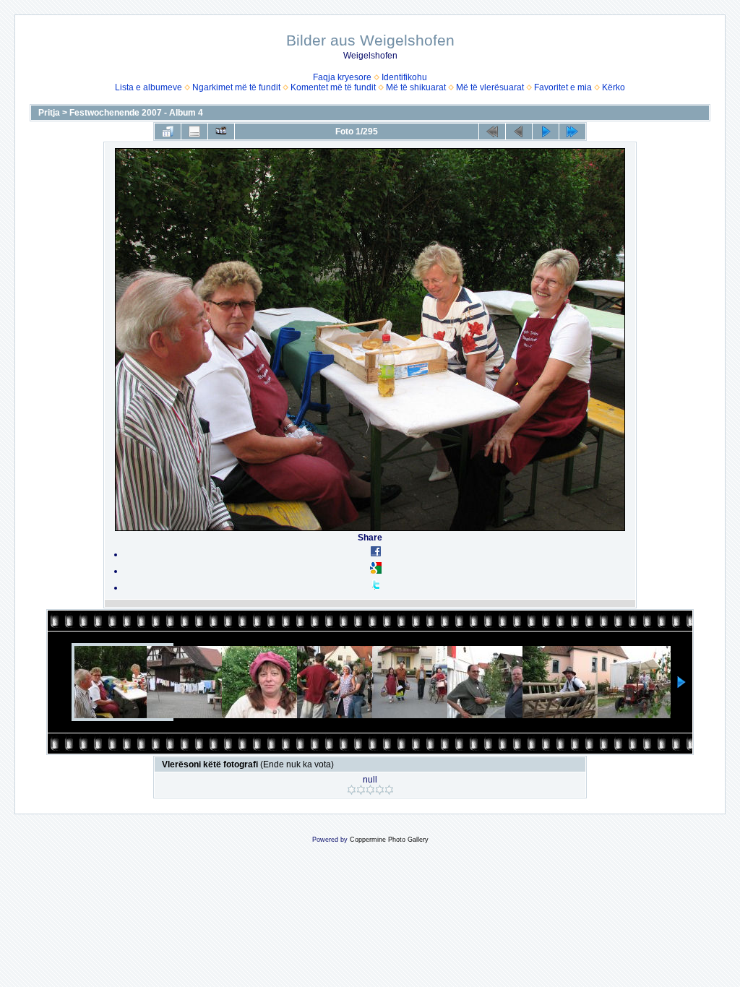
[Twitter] (376, 587)
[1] (351, 790)
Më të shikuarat (416, 87)
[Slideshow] (221, 131)
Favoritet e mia (563, 87)
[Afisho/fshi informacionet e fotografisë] (194, 131)
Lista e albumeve (148, 87)
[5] (389, 790)
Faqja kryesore (342, 77)
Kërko (613, 87)
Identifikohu (404, 77)
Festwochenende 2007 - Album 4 (136, 113)
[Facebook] (376, 554)
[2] (361, 790)
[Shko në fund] (572, 131)
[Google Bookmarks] (376, 571)
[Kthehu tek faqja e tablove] (168, 131)
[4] (379, 790)
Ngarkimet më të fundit (236, 87)
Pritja (49, 113)
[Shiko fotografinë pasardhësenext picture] (546, 131)
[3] (370, 790)
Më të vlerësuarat (490, 87)
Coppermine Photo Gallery (389, 839)
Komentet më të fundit (333, 87)
